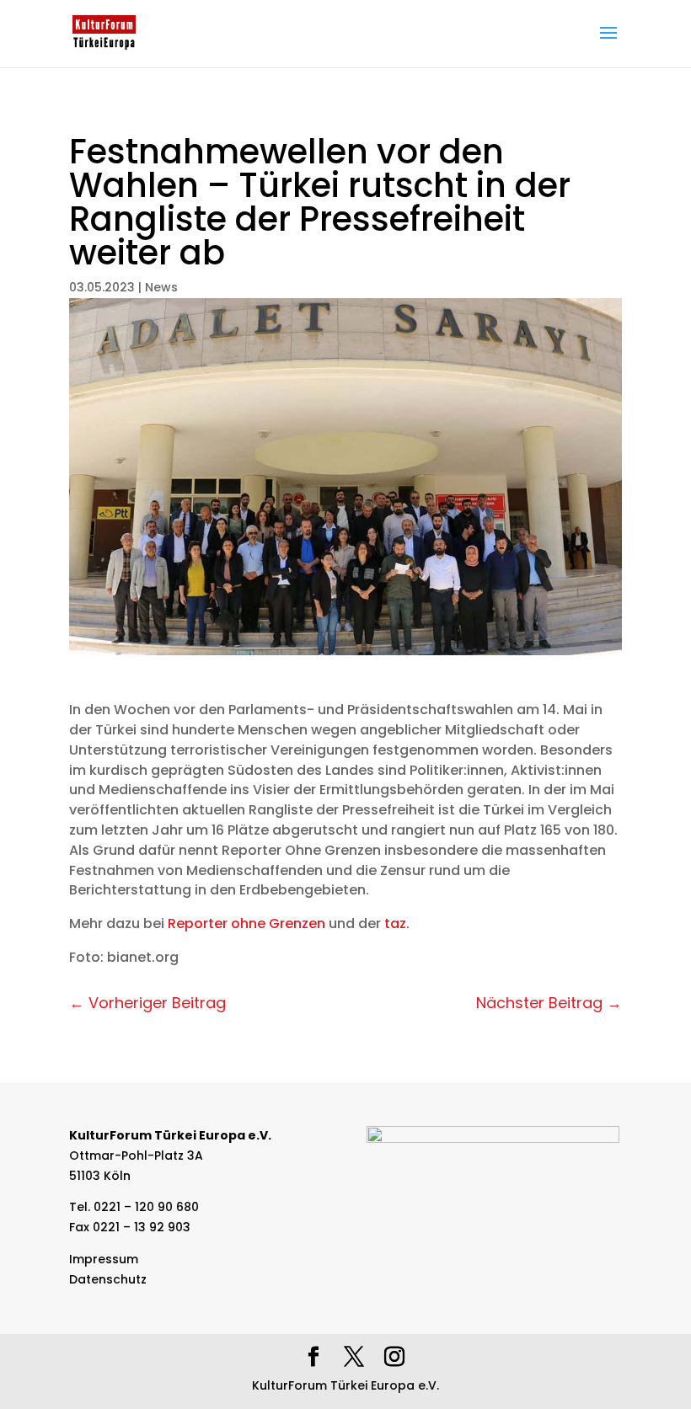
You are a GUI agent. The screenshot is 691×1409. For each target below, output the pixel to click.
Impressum (103, 1259)
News (161, 287)
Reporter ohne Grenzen (246, 923)
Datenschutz (108, 1279)
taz (395, 923)
